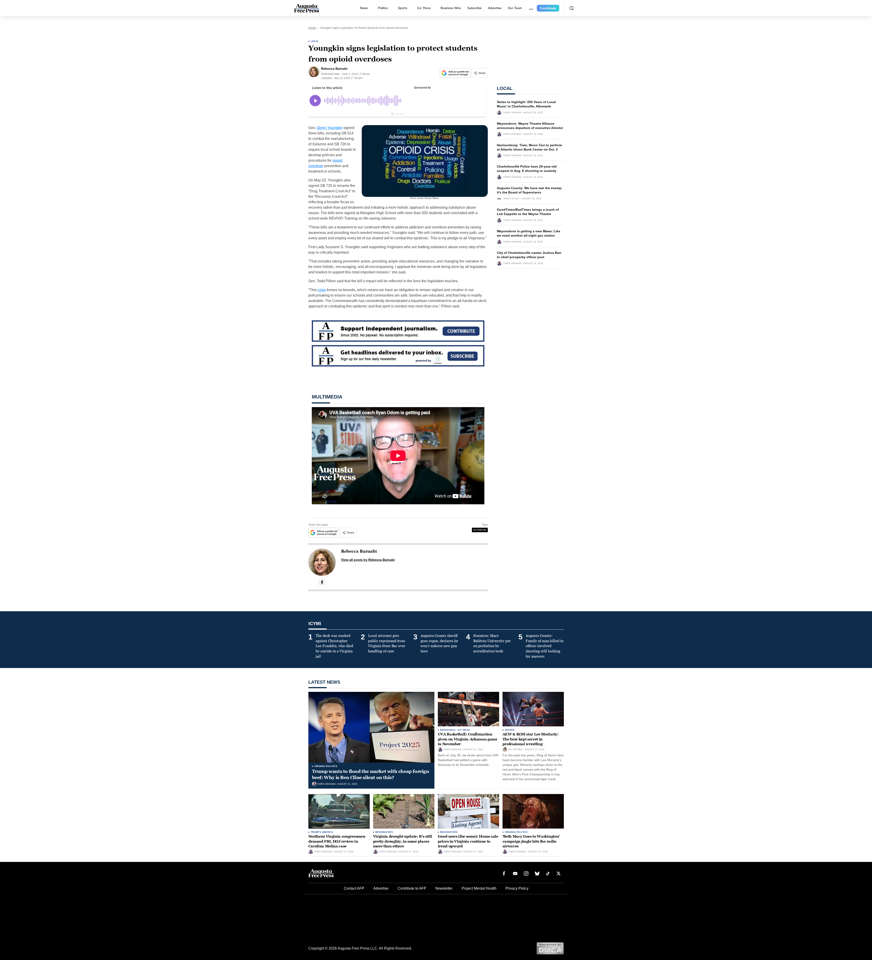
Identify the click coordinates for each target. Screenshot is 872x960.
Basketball (448, 730)
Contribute (548, 8)
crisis (321, 290)
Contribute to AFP (412, 888)
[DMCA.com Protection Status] (550, 948)
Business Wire (451, 8)
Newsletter (444, 888)
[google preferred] (456, 73)
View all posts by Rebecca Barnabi (368, 560)
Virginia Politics (325, 766)
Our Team (515, 8)
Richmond (479, 530)
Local (315, 41)
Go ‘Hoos (424, 8)
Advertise (494, 8)
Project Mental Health (479, 888)
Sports (402, 8)
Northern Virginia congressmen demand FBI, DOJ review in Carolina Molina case (336, 841)
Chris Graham (512, 112)
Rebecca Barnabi (359, 551)
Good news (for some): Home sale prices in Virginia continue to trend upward (468, 841)
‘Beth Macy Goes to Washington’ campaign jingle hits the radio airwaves (531, 841)
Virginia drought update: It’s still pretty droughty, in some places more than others (402, 841)
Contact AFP (354, 888)
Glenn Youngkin (329, 128)
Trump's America (322, 832)
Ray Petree (515, 749)
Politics (383, 8)
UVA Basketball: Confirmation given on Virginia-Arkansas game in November (467, 739)
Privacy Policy (516, 888)
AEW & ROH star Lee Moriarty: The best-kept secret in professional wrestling (531, 739)
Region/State (384, 832)
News (364, 8)
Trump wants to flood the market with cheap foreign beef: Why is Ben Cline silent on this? (370, 774)
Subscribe (474, 8)
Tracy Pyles (511, 199)
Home (312, 28)
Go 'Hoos (464, 730)
